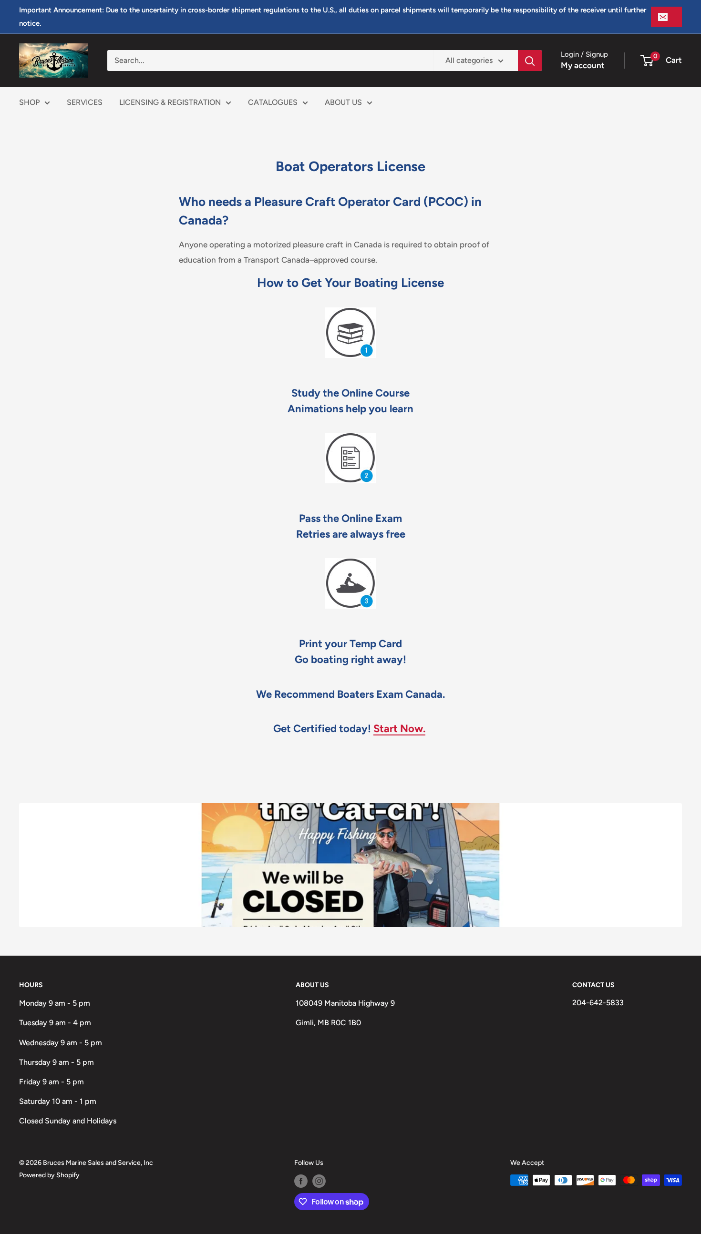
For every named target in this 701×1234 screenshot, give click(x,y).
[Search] (530, 60)
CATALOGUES (273, 102)
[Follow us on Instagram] (319, 1181)
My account (583, 65)
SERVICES (85, 102)
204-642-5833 (598, 1002)
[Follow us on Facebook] (301, 1181)
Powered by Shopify (49, 1175)
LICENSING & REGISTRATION (170, 102)
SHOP (29, 102)
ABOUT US (343, 102)
